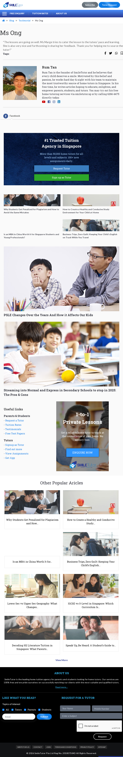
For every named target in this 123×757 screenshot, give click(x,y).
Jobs (48, 747)
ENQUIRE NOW (82, 452)
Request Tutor (61, 168)
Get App (10, 457)
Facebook (15, 115)
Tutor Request (109, 5)
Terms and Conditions (65, 747)
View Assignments (16, 453)
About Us (61, 13)
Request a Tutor (14, 420)
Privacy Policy (87, 747)
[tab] (11, 116)
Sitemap (102, 747)
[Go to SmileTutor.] (3, 20)
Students (46, 709)
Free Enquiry (17, 13)
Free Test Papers (15, 433)
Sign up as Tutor (61, 177)
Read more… (61, 687)
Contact (38, 747)
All (7, 709)
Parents (32, 709)
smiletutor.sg (83, 94)
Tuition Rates (40, 13)
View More (62, 660)
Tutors (18, 709)
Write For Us (23, 747)
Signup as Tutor (14, 444)
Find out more (13, 449)
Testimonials (13, 429)
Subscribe (90, 5)
